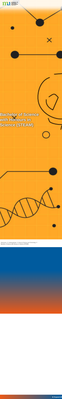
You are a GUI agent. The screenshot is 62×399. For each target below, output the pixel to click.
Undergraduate (12, 242)
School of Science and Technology (27, 242)
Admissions (4, 242)
